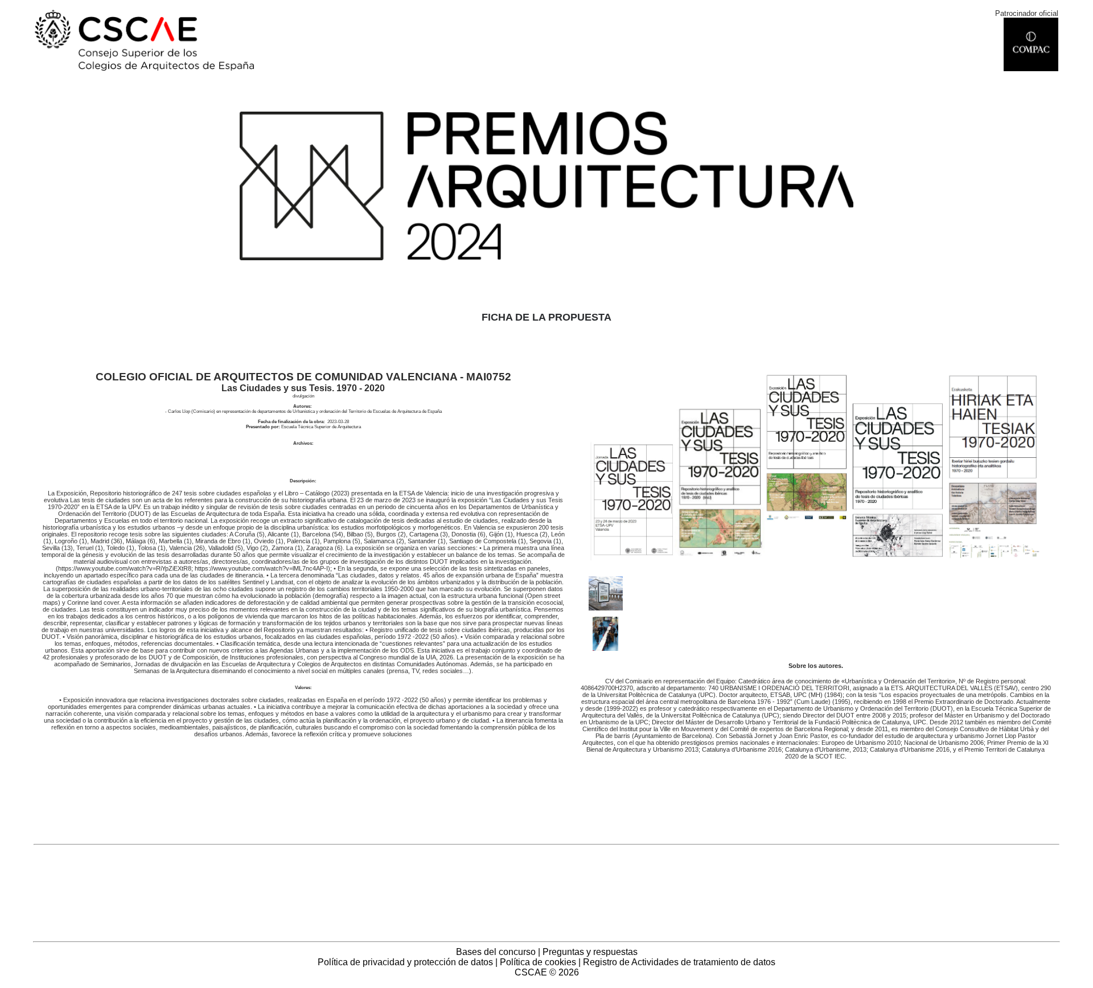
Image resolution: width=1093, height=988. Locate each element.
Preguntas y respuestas (590, 952)
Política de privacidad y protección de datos (405, 962)
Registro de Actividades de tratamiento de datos (679, 962)
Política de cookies (538, 962)
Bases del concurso (496, 952)
